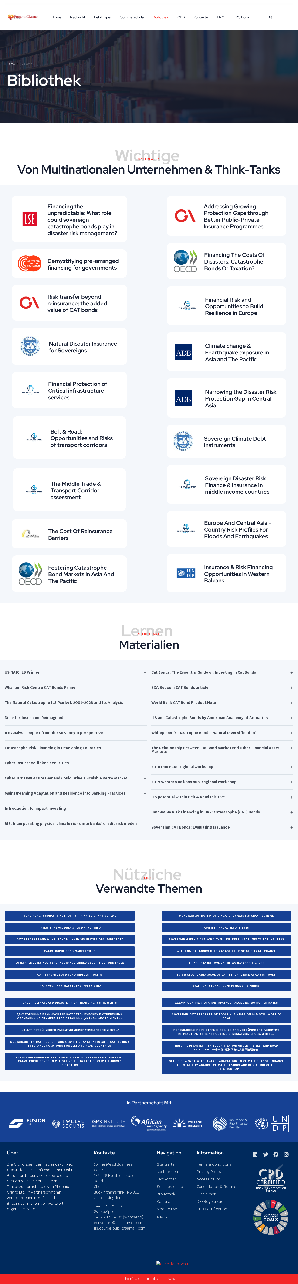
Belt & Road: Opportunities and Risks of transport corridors (82, 438)
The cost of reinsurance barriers (80, 535)
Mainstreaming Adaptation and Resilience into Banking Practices (65, 793)
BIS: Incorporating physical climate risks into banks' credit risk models (71, 823)
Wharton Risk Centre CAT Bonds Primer (41, 687)
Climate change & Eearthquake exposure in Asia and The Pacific (237, 352)
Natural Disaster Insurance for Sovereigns (83, 347)
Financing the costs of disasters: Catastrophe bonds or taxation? (234, 261)
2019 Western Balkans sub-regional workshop (194, 781)
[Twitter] (266, 1154)
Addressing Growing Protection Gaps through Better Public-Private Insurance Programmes (236, 216)
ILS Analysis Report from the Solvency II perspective (54, 732)
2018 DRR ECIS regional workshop (182, 766)
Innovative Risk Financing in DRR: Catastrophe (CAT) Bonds (205, 812)
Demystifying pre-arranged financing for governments (83, 264)
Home (56, 17)
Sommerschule (132, 17)
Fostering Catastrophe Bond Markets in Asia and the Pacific (81, 574)
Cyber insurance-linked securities (37, 763)
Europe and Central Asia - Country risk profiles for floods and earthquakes (237, 529)
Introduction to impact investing (35, 808)
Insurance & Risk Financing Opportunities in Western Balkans (238, 574)
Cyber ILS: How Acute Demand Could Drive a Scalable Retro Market (66, 778)
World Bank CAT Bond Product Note (183, 702)
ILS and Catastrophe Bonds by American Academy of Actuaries (209, 717)
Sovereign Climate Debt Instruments (235, 442)
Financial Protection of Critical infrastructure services (77, 390)
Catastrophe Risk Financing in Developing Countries (53, 748)
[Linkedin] (255, 1154)
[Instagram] (286, 1154)
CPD (181, 17)
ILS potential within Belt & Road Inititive (188, 797)
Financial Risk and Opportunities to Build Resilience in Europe (234, 306)
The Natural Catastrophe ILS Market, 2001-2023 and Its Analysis (64, 702)
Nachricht (77, 17)
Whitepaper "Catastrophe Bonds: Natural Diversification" (203, 732)
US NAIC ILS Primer (22, 672)
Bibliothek (161, 17)
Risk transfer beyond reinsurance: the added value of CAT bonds (77, 303)
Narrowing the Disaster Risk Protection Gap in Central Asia (241, 398)
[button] (270, 17)
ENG (220, 17)
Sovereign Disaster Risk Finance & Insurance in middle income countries (237, 485)
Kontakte (201, 17)
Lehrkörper (103, 17)
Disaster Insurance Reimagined (34, 717)
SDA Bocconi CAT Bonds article (179, 687)
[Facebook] (276, 1154)
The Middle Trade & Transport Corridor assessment (76, 490)
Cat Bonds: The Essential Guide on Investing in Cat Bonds (203, 672)
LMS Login (241, 17)
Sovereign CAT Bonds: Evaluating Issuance (190, 827)
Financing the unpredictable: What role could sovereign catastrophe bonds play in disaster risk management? (82, 220)
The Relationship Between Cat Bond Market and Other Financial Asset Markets (215, 750)
